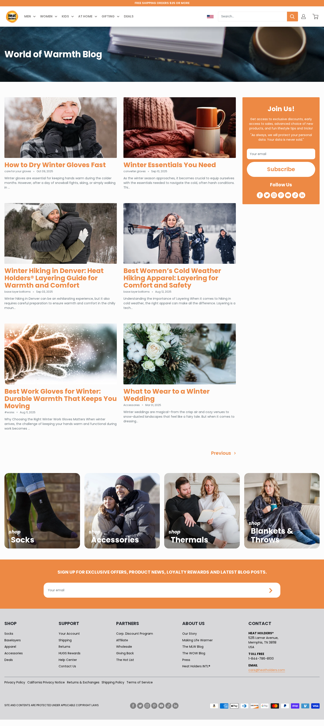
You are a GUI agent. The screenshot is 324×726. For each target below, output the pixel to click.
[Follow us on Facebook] (260, 195)
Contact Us (67, 666)
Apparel (10, 646)
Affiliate (122, 640)
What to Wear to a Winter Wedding (166, 395)
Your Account (69, 633)
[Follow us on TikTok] (295, 195)
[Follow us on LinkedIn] (302, 195)
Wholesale (124, 646)
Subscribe (281, 169)
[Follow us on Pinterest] (281, 195)
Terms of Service (140, 682)
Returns (64, 646)
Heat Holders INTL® (196, 666)
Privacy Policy (14, 682)
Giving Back (125, 653)
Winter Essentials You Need (169, 165)
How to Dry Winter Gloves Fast (55, 165)
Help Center (68, 660)
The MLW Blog (192, 646)
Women (46, 16)
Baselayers (12, 640)
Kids (65, 16)
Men (27, 16)
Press (186, 660)
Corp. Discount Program (134, 633)
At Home (85, 16)
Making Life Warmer (197, 640)
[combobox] (252, 16)
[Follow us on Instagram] (274, 195)
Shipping (65, 640)
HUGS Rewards (69, 653)
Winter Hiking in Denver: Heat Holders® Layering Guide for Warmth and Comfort (54, 278)
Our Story (189, 633)
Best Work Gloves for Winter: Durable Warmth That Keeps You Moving (60, 399)
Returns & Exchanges (83, 682)
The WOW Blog (193, 653)
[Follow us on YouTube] (288, 195)
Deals (129, 16)
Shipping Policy (113, 682)
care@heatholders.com (266, 670)
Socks (8, 633)
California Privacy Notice (46, 682)
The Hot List (125, 660)
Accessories (13, 653)
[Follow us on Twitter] (267, 195)
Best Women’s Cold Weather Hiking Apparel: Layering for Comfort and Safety (172, 278)
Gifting (108, 16)
